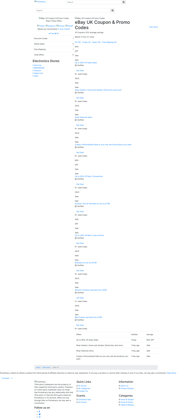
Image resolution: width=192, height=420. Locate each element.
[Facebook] (50, 26)
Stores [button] (127, 9)
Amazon (37, 70)
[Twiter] (41, 26)
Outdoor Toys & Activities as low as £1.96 (92, 203)
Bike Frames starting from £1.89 (88, 317)
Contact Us (153, 10)
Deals (96, 42)
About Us (124, 386)
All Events (82, 402)
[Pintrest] (60, 26)
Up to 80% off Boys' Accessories (89, 176)
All (78, 42)
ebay (36, 76)
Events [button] (145, 9)
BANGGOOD (39, 68)
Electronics (46, 367)
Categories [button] (136, 9)
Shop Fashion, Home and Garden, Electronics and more (98, 90)
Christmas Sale (84, 399)
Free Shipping (109, 42)
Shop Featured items (83, 117)
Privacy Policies (127, 388)
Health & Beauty (127, 405)
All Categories (84, 388)
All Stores (82, 386)
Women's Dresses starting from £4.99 (91, 290)
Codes (86, 42)
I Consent (5, 378)
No (57, 33)
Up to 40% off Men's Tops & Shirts (89, 235)
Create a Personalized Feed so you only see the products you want (103, 144)
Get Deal (80, 70)
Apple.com (38, 73)
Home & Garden (127, 399)
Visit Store (153, 27)
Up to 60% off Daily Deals (86, 62)
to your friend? (64, 29)
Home (120, 9)
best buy (37, 65)
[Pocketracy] (40, 1)
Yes (52, 33)
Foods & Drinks (126, 402)
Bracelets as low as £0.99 (86, 263)
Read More (171, 373)
